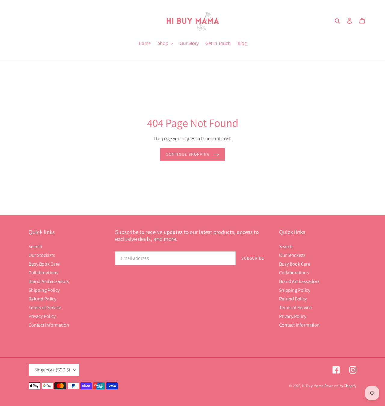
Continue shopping (188, 154)
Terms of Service (45, 307)
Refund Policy (42, 299)
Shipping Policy (44, 290)
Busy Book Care (44, 264)
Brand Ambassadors (49, 281)
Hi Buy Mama (313, 385)
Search (35, 246)
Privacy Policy (42, 316)
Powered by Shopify (340, 385)
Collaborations (43, 272)
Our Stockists (42, 255)
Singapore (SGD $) (52, 370)
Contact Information (49, 325)
